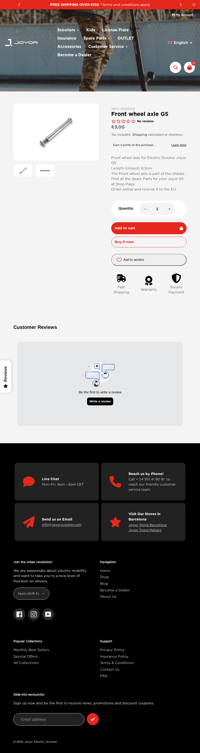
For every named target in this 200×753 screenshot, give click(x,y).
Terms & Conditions (117, 662)
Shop (104, 577)
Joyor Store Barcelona (148, 525)
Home (105, 570)
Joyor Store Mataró (145, 530)
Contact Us (109, 669)
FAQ (103, 675)
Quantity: (126, 208)
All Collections (26, 662)
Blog (104, 583)
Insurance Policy (114, 656)
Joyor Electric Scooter (41, 741)
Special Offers (25, 656)
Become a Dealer (115, 590)
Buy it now (124, 242)
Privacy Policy (112, 650)
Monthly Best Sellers (31, 650)
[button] (180, 42)
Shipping (139, 134)
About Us (108, 596)
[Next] (180, 4)
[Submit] (93, 719)
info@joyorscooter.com (61, 524)
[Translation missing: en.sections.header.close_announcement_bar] (193, 4)
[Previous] (19, 4)
